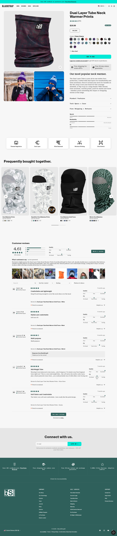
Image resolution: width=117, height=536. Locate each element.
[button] (74, 51)
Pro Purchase (73, 512)
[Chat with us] (113, 532)
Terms (48, 531)
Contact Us (107, 492)
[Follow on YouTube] (108, 530)
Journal (41, 503)
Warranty (72, 506)
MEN (18, 6)
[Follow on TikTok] (112, 530)
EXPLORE (36, 6)
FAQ (106, 498)
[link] (75, 21)
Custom (41, 498)
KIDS (29, 6)
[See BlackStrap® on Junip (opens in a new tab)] (62, 418)
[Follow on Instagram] (104, 530)
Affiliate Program (43, 512)
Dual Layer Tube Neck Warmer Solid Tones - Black (51, 325)
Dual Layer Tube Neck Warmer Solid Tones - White (51, 302)
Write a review (98, 251)
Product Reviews (109, 501)
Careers (41, 509)
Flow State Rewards (70, 1)
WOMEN (23, 6)
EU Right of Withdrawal (75, 515)
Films (40, 506)
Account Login (73, 495)
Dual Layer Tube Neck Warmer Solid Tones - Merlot (51, 349)
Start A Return (73, 501)
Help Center (108, 495)
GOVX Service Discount (76, 509)
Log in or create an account (79, 61)
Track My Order (74, 498)
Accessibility (43, 531)
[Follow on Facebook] (100, 530)
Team (40, 501)
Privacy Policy (55, 531)
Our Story (41, 492)
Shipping (72, 503)
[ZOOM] (60, 67)
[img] (32, 260)
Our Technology (43, 495)
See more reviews (58, 414)
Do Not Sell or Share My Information (68, 531)
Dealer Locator (42, 517)
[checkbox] (80, 283)
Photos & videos (79, 283)
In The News (42, 515)
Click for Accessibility (58, 479)
